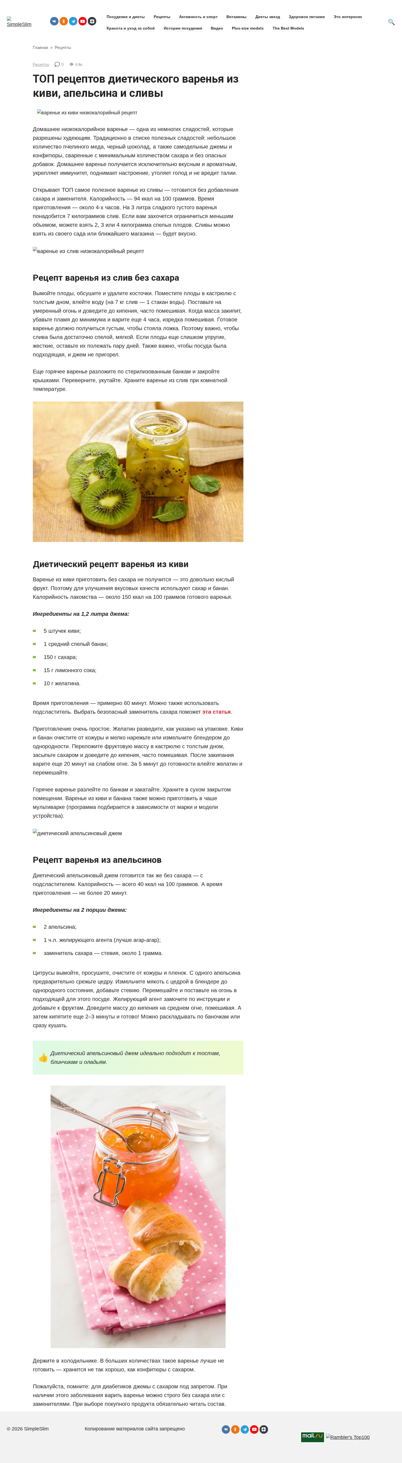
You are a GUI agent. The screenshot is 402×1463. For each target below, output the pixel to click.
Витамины (236, 16)
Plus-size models (248, 28)
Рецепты (162, 16)
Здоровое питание (307, 16)
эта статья (216, 712)
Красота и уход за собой (131, 28)
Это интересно (348, 16)
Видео (217, 28)
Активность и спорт (198, 16)
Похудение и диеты (126, 16)
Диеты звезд (267, 16)
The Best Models (288, 28)
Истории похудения (183, 28)
